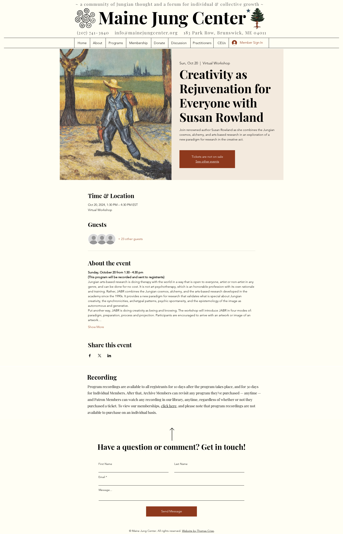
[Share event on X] (99, 355)
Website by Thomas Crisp (198, 531)
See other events (207, 161)
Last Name (181, 463)
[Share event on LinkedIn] (109, 355)
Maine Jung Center (172, 17)
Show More (96, 327)
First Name (105, 463)
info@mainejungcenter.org (146, 33)
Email (101, 477)
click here (168, 405)
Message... (105, 490)
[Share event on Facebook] (90, 355)
